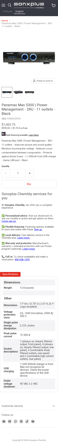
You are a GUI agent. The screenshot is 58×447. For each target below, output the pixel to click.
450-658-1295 (22, 259)
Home (5, 20)
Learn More (34, 135)
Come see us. (9, 221)
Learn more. (23, 237)
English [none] (19, 11)
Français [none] (7, 11)
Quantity (5, 166)
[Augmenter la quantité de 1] (30, 173)
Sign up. (38, 229)
